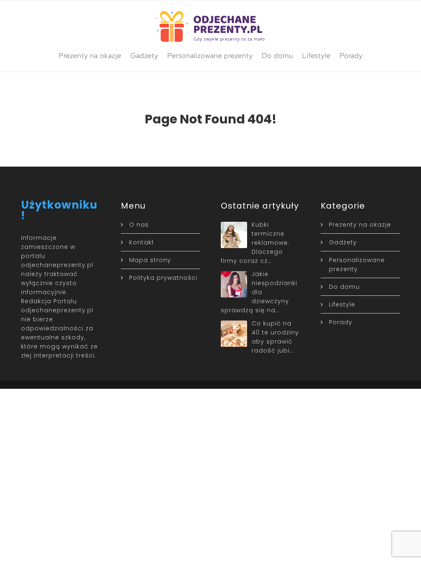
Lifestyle (316, 55)
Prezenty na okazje (90, 55)
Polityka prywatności (163, 278)
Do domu (277, 55)
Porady (351, 55)
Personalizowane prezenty (210, 55)
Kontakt (141, 242)
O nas (139, 225)
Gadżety (144, 55)
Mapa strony (150, 260)
